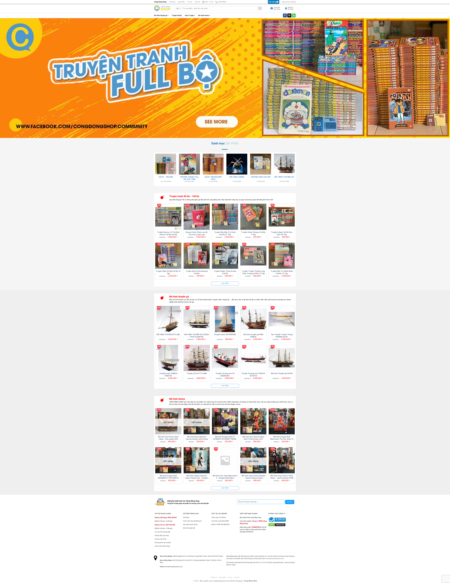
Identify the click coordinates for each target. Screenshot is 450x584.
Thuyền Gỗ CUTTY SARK (197, 373)
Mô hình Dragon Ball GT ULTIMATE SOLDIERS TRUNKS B (225, 438)
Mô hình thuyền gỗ (160, 15)
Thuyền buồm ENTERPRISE (225, 334)
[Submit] (260, 8)
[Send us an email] (289, 15)
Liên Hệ (197, 2)
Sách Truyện (189, 15)
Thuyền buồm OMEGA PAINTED (168, 374)
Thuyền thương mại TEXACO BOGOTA (253, 374)
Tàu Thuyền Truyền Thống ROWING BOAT (282, 335)
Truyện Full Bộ (177, 15)
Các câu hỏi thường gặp (162, 532)
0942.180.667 (262, 562)
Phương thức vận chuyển (163, 542)
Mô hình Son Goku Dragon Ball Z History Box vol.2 (253, 438)
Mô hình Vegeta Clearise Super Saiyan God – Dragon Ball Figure (196, 477)
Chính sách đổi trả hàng (162, 546)
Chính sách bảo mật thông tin (192, 521)
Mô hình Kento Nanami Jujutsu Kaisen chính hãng (197, 438)
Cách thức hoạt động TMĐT (220, 521)
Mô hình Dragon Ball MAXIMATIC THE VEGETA (168, 477)
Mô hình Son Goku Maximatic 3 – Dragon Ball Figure (225, 477)
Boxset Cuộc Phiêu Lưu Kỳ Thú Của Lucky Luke (196, 233)
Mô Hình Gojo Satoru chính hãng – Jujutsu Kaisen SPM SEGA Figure (281, 477)
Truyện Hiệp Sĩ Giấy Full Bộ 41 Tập (168, 272)
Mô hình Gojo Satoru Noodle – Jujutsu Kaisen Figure (253, 477)
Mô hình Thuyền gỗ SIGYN (281, 373)
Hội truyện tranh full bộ (190, 524)
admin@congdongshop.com (275, 558)
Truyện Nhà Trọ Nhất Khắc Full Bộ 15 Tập (282, 272)
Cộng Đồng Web (250, 581)
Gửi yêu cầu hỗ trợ (161, 539)
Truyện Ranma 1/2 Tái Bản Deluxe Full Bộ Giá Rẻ (168, 233)
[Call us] (294, 15)
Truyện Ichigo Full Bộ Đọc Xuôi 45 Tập (281, 233)
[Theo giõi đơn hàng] (272, 9)
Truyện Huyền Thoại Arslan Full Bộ (225, 272)
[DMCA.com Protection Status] (277, 524)
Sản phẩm (181, 2)
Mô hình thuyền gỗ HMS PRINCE (253, 335)
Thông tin (172, 2)
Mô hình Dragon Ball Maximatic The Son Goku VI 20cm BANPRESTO (281, 438)
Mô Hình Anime (203, 15)
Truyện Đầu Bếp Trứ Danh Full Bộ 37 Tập (225, 233)
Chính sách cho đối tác (218, 517)
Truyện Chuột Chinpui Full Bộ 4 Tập (253, 233)
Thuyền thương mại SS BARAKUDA (225, 374)
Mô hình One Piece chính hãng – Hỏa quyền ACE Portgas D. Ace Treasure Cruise (168, 438)
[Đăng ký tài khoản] (286, 9)
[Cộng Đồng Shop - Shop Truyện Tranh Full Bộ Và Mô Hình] (162, 8)
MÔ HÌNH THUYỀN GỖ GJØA (168, 334)
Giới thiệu (186, 517)
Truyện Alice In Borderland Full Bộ (197, 272)
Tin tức (189, 2)
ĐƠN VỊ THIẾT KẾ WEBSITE (220, 524)
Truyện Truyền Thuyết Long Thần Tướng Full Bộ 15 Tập (253, 272)
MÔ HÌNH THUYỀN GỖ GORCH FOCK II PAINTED (196, 335)
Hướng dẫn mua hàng (162, 535)
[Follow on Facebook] (285, 15)
